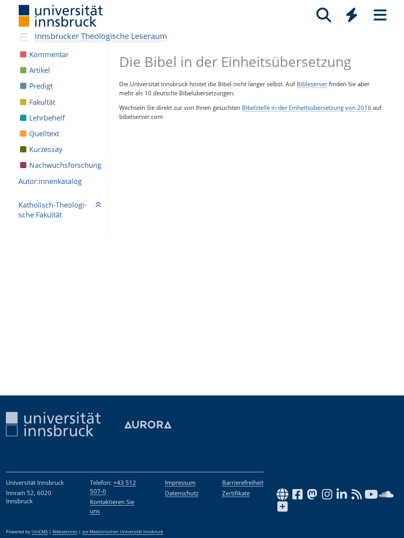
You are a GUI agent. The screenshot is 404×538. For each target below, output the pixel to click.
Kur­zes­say (45, 149)
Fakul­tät (42, 102)
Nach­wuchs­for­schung (65, 165)
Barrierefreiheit (243, 482)
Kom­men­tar (49, 54)
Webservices (64, 531)
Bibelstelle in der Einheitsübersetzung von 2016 (306, 107)
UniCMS (40, 531)
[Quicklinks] (352, 15)
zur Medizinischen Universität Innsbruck (122, 531)
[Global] (352, 16)
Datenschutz (181, 493)
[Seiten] (380, 15)
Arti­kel (39, 70)
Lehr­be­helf (47, 117)
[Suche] (324, 15)
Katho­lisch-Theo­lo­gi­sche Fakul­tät (53, 209)
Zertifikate (236, 493)
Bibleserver (312, 84)
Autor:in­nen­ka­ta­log (50, 181)
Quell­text (44, 133)
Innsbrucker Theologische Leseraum (101, 36)
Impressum (180, 482)
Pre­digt (41, 86)
